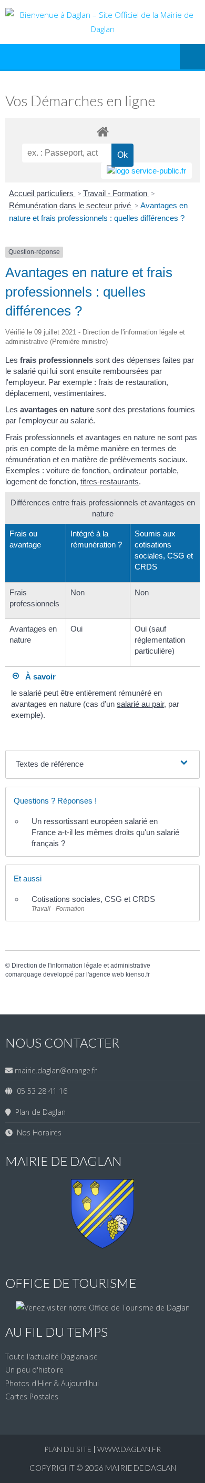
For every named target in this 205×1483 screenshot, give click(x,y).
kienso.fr (138, 974)
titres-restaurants (109, 481)
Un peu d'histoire (34, 1370)
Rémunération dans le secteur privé (71, 205)
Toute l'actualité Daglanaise (51, 1357)
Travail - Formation (116, 193)
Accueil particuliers (42, 193)
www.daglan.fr (129, 1449)
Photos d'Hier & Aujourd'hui (52, 1383)
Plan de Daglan (38, 1112)
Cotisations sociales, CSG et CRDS (93, 899)
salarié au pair (140, 703)
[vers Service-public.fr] (146, 170)
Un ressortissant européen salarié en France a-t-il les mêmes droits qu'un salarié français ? (105, 832)
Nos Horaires (37, 1132)
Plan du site (68, 1449)
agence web (106, 974)
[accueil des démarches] (102, 131)
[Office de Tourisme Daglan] (103, 1308)
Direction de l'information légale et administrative (81, 965)
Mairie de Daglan (140, 1467)
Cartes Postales (31, 1396)
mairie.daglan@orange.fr (56, 1070)
